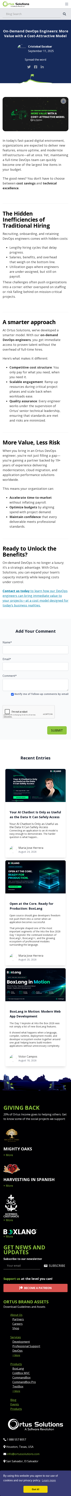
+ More (8, 1155)
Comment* (10, 676)
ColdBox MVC (21, 1373)
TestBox (17, 1386)
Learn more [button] (49, 1480)
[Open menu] (67, 4)
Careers (17, 1324)
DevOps (17, 1351)
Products (16, 1364)
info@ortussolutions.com (23, 1454)
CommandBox (21, 1377)
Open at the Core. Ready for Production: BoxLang (31, 906)
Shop (15, 1328)
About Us (16, 1315)
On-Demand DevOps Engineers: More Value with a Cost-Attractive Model (35, 33)
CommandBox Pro (24, 1382)
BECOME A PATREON (38, 1288)
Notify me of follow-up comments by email (41, 694)
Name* (7, 642)
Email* (7, 659)
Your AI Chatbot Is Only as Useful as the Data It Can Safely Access (35, 814)
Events (14, 1404)
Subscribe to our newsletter (22, 1259)
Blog (13, 1400)
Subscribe (57, 1266)
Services (15, 1337)
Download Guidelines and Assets (24, 1307)
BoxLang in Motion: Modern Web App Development (35, 1013)
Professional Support (26, 1346)
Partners (18, 1319)
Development (21, 1342)
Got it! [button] (35, 1489)
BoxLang (18, 1368)
